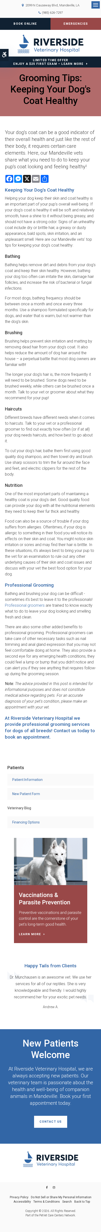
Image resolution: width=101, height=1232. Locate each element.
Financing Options (26, 822)
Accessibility (22, 1201)
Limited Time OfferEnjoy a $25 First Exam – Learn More (48, 62)
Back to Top (82, 1201)
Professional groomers (25, 605)
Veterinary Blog (19, 808)
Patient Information (27, 780)
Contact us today (71, 730)
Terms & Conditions (46, 1201)
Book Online (25, 23)
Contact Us (50, 1121)
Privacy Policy (19, 1197)
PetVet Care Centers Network (57, 1215)
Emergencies (75, 23)
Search (67, 1201)
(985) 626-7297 (52, 12)
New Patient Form (26, 794)
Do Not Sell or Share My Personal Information (61, 1197)
